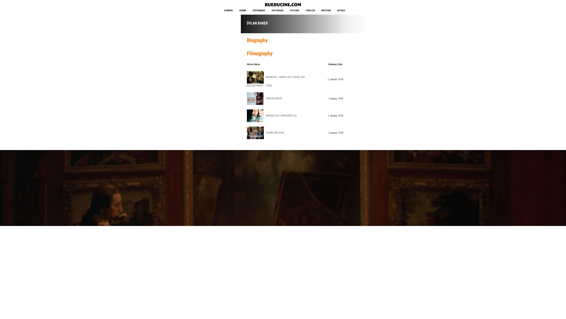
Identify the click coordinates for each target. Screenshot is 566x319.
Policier (294, 10)
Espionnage (259, 10)
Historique (278, 10)
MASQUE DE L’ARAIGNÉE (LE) (281, 115)
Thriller (310, 10)
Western (326, 10)
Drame (242, 10)
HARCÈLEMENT (274, 98)
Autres (341, 10)
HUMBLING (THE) (275, 132)
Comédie (228, 10)
